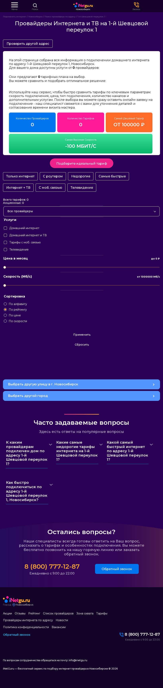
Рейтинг (34, 613)
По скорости (18, 321)
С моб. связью (50, 187)
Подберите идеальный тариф (81, 163)
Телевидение (82, 187)
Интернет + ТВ (18, 187)
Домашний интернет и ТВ (10, 234)
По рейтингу (18, 309)
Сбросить (82, 344)
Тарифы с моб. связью (10, 241)
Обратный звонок (117, 569)
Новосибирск (83, 9)
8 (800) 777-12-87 (52, 566)
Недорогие (80, 176)
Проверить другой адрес (28, 44)
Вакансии (59, 627)
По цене (15, 315)
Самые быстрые (112, 176)
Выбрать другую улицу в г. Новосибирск (43, 384)
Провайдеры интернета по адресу (28, 620)
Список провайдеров (58, 613)
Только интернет (20, 176)
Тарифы (101, 613)
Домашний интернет (10, 227)
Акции (7, 613)
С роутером (53, 176)
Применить (82, 334)
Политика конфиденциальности (26, 627)
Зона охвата (84, 613)
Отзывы (20, 613)
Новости (62, 620)
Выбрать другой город (28, 396)
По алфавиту (18, 304)
